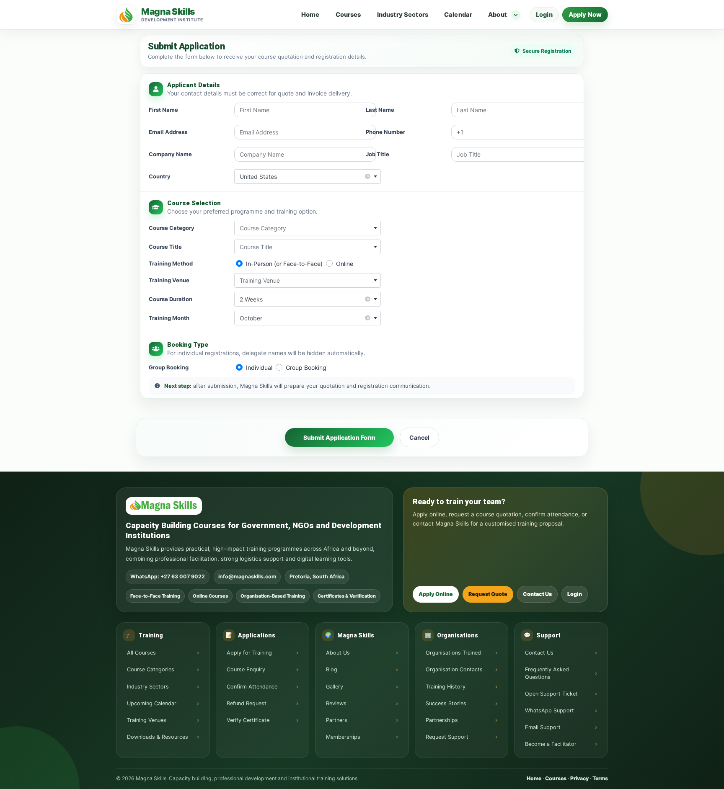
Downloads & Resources (157, 737)
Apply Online (436, 594)
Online (344, 263)
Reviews (336, 703)
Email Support (543, 727)
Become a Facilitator (551, 744)
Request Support (447, 737)
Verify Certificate (248, 720)
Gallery (334, 686)
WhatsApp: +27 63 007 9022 (167, 576)
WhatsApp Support (549, 710)
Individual (259, 367)
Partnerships (442, 720)
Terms (600, 778)
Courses (348, 14)
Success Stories (446, 703)
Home (310, 14)
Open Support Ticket (551, 694)
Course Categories (150, 669)
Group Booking (306, 367)
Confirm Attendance (252, 686)
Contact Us (537, 594)
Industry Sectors (402, 14)
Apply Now (585, 14)
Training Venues (146, 720)
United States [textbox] (305, 176)
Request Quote (487, 594)
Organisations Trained (453, 653)
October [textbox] (305, 318)
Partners (336, 720)
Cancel (419, 437)
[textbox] (307, 228)
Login (544, 14)
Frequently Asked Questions (547, 673)
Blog (331, 669)
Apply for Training (249, 653)
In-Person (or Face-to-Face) (284, 263)
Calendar (458, 14)
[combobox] (307, 176)
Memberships (343, 737)
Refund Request (246, 703)
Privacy (579, 778)
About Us (338, 653)
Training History (445, 686)
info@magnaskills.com (247, 576)
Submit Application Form (339, 437)
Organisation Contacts (454, 669)
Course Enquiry (246, 669)
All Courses (141, 653)
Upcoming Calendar (151, 703)
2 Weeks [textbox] (305, 299)
